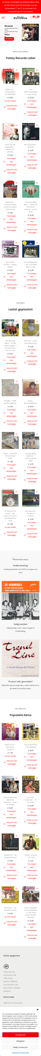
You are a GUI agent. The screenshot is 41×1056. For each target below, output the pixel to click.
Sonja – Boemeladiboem (30, 402)
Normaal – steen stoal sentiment (30, 342)
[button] (37, 1009)
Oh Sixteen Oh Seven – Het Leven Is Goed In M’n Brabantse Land (10, 516)
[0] (31, 17)
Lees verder (11, 101)
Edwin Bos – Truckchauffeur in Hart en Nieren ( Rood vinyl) (10, 206)
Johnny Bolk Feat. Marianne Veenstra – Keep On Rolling (10, 801)
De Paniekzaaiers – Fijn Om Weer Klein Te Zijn (30, 264)
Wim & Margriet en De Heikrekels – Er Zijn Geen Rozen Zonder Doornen (30, 912)
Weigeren (20, 1041)
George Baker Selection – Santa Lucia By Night (30, 457)
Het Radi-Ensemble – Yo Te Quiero (31, 799)
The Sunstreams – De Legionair (30, 746)
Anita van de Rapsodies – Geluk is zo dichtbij (10, 148)
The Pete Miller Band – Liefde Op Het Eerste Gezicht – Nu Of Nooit (30, 207)
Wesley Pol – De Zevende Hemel (10, 856)
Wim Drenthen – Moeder (30, 146)
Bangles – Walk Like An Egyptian (10, 402)
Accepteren (20, 1035)
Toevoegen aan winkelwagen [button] (32, 104)
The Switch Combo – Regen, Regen (10, 264)
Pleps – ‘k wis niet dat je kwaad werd (10, 455)
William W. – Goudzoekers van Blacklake (10, 91)
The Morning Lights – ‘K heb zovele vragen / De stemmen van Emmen (10, 346)
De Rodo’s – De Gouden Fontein (10, 909)
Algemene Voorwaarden (20, 1053)
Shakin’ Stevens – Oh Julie (31, 856)
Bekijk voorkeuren (20, 1047)
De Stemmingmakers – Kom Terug (30, 91)
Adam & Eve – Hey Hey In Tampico (10, 747)
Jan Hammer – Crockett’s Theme (31, 513)
